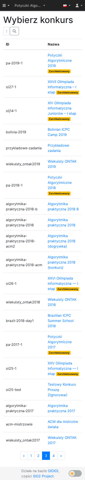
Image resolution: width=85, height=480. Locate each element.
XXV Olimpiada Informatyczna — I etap (63, 368)
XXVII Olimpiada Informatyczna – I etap (62, 86)
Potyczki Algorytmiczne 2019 (60, 60)
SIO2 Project (43, 476)
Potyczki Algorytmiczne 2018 (60, 182)
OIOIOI (53, 471)
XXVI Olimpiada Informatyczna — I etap (63, 283)
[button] (30, 5)
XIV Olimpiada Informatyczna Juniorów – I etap (62, 108)
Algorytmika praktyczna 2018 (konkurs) (61, 262)
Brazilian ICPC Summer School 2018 (61, 320)
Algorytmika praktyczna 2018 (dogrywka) (61, 241)
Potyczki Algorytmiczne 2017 (60, 341)
